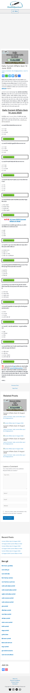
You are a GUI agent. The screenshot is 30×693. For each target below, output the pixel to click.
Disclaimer (15, 684)
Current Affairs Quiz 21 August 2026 (13, 452)
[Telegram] (17, 689)
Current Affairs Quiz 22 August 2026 (14, 439)
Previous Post (15, 385)
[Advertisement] (15, 29)
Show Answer (8, 139)
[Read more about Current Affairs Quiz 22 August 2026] (13, 435)
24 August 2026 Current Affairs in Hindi (12, 543)
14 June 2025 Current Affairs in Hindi (18, 220)
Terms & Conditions (15, 680)
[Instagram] (13, 689)
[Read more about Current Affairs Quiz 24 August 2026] (15, 405)
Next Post (15, 388)
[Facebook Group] (10, 689)
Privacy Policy (15, 682)
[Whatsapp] (20, 689)
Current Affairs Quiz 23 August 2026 (14, 426)
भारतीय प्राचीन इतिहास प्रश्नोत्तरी (8, 586)
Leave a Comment (6, 71)
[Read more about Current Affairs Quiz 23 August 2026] (13, 423)
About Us (15, 678)
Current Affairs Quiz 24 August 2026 (14, 413)
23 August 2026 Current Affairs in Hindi (12, 548)
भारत (14, 366)
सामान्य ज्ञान (4, 88)
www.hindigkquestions (16, 368)
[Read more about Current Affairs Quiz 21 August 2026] (13, 448)
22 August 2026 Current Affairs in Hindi (12, 553)
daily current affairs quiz (19, 416)
